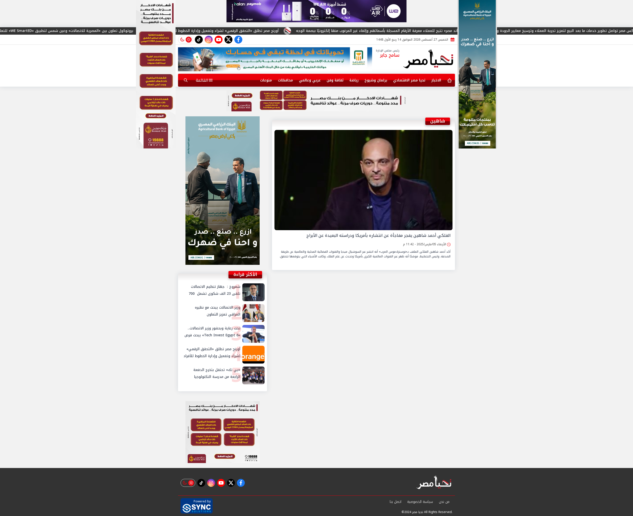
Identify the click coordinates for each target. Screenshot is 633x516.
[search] (186, 80)
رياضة (354, 80)
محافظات (285, 80)
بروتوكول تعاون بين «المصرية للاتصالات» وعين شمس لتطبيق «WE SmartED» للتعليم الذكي (114, 30)
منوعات (266, 80)
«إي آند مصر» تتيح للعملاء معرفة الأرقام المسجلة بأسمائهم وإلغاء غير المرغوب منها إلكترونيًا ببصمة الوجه (435, 30)
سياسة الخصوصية (420, 501)
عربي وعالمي (310, 80)
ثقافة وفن (335, 80)
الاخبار (436, 80)
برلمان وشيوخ (375, 80)
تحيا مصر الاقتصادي (409, 80)
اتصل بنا (395, 501)
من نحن (444, 501)
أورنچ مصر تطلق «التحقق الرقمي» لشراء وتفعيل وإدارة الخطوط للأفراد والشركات (270, 30)
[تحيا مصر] (428, 59)
